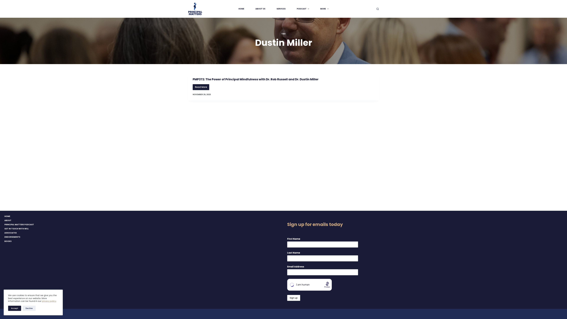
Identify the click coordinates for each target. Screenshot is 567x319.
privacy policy (49, 301)
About (7, 220)
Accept (14, 308)
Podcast (301, 9)
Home (241, 9)
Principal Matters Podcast (19, 224)
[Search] (378, 9)
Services (281, 9)
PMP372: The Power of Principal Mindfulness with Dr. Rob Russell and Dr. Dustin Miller (255, 79)
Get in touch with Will (16, 229)
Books (8, 241)
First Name (293, 238)
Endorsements (12, 237)
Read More (202, 88)
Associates (10, 233)
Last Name (293, 252)
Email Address (295, 266)
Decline (29, 308)
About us (260, 9)
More (323, 9)
